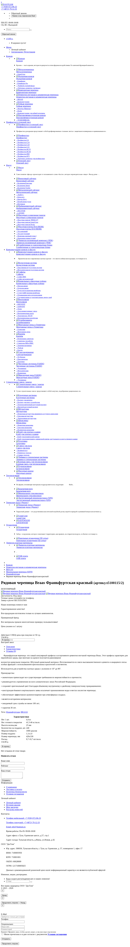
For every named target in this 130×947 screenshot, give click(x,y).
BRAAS (24, 712)
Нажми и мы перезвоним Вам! (23, 16)
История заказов (13, 805)
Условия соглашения (15, 794)
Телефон (4, 919)
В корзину (6, 640)
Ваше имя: (5, 761)
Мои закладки (12, 807)
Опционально (7, 924)
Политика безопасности (16, 792)
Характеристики (13, 649)
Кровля (9, 56)
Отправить (6, 780)
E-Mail (4, 914)
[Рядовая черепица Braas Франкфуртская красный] (23, 591)
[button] (9, 39)
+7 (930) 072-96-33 (9, 7)
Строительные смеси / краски (19, 382)
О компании (11, 787)
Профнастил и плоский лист (18, 122)
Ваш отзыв (5, 771)
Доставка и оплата (14, 789)
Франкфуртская (13, 712)
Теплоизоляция (12, 475)
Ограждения (11, 525)
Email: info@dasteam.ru (16, 827)
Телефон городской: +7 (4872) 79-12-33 (23, 822)
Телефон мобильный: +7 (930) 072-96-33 (23, 818)
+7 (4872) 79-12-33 (9, 9)
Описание (10, 647)
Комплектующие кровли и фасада (20, 249)
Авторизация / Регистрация (23, 52)
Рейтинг (4, 766)
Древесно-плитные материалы (19, 543)
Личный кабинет (13, 803)
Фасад (8, 165)
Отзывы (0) (11, 651)
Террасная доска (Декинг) (17, 502)
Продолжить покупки (10, 903)
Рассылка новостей (14, 809)
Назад (4, 895)
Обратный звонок (8, 34)
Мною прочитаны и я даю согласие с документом (35, 934)
